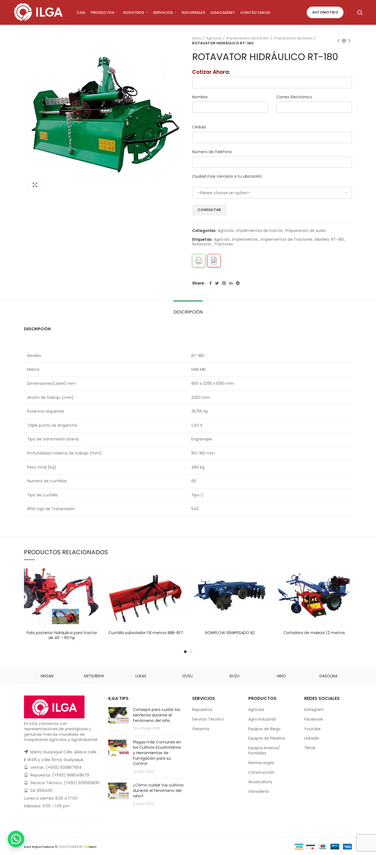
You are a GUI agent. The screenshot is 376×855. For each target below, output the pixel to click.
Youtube (312, 729)
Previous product (338, 41)
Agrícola (214, 38)
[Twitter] (216, 283)
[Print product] (198, 260)
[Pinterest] (224, 283)
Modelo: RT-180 (329, 239)
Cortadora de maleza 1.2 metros (314, 632)
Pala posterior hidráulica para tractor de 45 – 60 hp (62, 635)
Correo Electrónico (294, 97)
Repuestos (202, 709)
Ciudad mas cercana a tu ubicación (227, 176)
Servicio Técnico (208, 719)
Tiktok (309, 748)
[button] (16, 839)
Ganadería (258, 791)
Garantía (200, 729)
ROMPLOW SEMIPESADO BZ (230, 632)
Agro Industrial (262, 719)
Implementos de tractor (247, 38)
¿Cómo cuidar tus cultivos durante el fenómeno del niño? (158, 790)
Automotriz (325, 12)
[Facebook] (210, 283)
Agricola (221, 239)
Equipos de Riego (264, 729)
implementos (245, 239)
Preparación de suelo (293, 38)
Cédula (199, 127)
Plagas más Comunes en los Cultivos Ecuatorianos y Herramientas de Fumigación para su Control (157, 752)
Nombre (200, 97)
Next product (349, 41)
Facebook (313, 719)
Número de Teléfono (212, 152)
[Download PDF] (214, 260)
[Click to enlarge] (35, 185)
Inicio (196, 38)
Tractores (223, 244)
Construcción (261, 772)
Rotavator (201, 244)
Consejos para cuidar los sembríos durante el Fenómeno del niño (156, 715)
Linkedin (311, 738)
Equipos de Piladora (266, 738)
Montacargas (261, 762)
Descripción (188, 312)
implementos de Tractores (286, 239)
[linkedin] (231, 283)
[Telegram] (237, 283)
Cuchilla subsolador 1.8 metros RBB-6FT (145, 632)
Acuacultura (260, 781)
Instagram (314, 709)
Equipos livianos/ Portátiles (264, 750)
